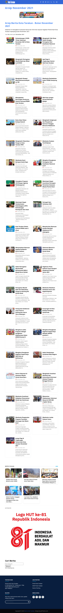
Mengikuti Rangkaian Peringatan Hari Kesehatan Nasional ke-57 (49, 163)
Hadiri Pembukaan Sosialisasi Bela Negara (49, 353)
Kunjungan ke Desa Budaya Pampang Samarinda (48, 310)
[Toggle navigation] (56, 2)
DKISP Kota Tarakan (37, 586)
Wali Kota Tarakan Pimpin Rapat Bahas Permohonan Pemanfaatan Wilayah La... (49, 481)
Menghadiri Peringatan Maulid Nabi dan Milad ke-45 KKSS (22, 61)
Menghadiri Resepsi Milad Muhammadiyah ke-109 (22, 80)
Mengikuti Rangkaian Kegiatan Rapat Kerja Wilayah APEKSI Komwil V (49, 332)
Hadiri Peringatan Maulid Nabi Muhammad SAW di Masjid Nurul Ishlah (21, 269)
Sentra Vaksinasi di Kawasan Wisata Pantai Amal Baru (21, 375)
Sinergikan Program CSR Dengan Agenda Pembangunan (21, 183)
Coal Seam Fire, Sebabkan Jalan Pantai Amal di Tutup (31, 497)
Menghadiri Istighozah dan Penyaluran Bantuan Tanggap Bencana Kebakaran (49, 122)
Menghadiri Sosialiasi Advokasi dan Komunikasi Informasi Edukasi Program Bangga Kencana (49, 377)
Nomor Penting (36, 588)
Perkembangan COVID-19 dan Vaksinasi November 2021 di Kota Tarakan (22, 41)
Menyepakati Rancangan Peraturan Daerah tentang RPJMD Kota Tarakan (22, 100)
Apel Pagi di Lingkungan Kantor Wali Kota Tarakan (48, 61)
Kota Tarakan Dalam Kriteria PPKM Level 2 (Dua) (21, 228)
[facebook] (40, 2)
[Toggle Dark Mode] (51, 2)
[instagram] (43, 2)
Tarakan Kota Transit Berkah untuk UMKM (11, 480)
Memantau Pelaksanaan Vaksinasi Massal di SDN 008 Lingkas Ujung (49, 399)
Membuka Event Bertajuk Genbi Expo (21, 161)
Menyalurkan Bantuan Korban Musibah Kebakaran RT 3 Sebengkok (49, 229)
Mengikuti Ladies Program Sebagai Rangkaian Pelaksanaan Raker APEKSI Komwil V (21, 333)
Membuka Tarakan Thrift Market (48, 142)
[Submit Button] (28, 601)
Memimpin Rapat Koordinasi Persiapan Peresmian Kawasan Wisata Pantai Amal (49, 184)
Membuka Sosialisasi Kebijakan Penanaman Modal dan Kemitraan (22, 398)
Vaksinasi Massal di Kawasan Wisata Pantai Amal (48, 249)
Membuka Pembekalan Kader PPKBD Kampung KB (49, 80)
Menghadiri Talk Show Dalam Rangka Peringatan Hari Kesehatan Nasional (49, 41)
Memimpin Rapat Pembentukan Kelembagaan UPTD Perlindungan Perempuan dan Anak (22, 205)
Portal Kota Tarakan (37, 583)
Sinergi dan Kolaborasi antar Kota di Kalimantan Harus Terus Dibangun (22, 311)
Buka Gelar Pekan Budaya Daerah (20, 121)
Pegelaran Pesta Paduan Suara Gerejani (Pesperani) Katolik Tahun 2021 (49, 269)
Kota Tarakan (31, 611)
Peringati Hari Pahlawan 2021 (47, 203)
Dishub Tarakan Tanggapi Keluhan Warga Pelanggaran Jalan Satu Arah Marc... (12, 499)
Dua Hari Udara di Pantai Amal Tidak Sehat (30, 480)
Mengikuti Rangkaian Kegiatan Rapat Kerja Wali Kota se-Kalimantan (22, 355)
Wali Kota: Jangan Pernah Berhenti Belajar (47, 99)
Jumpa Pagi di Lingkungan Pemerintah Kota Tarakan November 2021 (21, 442)
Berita (26, 611)
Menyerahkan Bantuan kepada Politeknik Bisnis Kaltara (22, 249)
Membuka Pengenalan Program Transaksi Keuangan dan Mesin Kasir (22, 420)
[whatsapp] (48, 2)
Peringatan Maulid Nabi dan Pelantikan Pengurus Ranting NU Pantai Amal (22, 290)
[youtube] (45, 2)
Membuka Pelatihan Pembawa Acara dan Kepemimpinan (48, 289)
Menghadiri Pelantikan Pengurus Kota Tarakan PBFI (22, 143)
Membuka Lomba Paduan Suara (47, 418)
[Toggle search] (54, 2)
